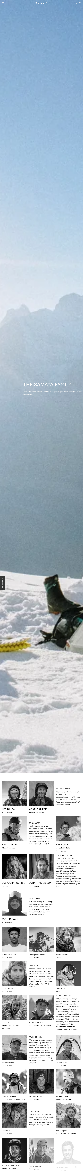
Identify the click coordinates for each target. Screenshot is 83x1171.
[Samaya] (41, 3)
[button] (75, 3)
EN (76, 1167)
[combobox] (77, 1167)
